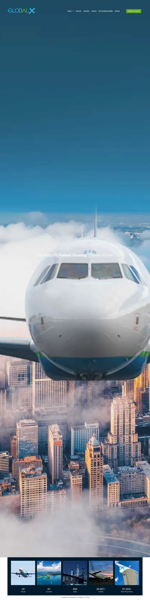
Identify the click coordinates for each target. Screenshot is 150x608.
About (70, 11)
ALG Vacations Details (106, 11)
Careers (94, 11)
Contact (117, 11)
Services (78, 11)
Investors (86, 11)
